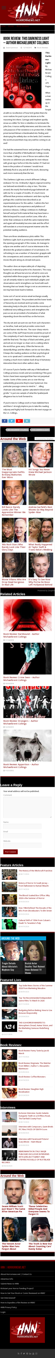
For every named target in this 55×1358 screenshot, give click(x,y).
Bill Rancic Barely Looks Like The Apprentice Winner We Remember (14, 511)
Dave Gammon (12, 48)
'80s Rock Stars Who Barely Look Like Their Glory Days (14, 547)
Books (11, 26)
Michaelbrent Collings (18, 430)
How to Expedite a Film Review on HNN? (18, 1302)
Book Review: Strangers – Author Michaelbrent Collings (20, 722)
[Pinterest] (27, 1353)
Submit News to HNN (10, 1284)
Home (3, 26)
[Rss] (18, 1353)
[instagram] (36, 1353)
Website (6, 841)
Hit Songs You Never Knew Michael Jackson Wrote (40, 472)
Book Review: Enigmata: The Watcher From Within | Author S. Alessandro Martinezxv (35, 1066)
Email (5, 831)
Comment (7, 795)
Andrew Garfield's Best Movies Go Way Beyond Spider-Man (41, 510)
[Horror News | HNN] (27, 11)
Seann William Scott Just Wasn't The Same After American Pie (13, 1209)
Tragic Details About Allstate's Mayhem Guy (9, 966)
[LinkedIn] (30, 1353)
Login (3, 1312)
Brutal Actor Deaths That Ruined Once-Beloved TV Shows (35, 967)
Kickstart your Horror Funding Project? (17, 1288)
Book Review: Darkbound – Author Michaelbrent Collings (21, 635)
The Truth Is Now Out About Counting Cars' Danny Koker (40, 1246)
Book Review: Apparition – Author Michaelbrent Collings (21, 766)
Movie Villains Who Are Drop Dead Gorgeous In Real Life (14, 582)
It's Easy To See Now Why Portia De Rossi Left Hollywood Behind (40, 582)
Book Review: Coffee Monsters (32, 1077)
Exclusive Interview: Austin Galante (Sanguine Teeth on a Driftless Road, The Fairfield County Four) (34, 1116)
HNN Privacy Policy (9, 1307)
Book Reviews (23, 26)
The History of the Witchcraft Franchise (35, 871)
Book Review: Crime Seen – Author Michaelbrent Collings (21, 679)
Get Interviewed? (8, 1298)
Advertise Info (7, 1279)
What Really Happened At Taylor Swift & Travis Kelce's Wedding (40, 547)
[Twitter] (24, 1353)
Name (6, 822)
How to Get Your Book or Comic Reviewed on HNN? (23, 1293)
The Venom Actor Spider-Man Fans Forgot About (11, 1246)
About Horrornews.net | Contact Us (16, 1274)
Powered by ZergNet (46, 591)
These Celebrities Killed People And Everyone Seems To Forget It (39, 1210)
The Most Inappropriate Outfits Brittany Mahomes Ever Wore (13, 473)
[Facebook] (21, 1353)
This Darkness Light (40, 430)
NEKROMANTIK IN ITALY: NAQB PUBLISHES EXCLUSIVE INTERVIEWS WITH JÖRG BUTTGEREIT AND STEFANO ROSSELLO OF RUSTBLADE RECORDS (26, 1157)
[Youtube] (33, 1353)
